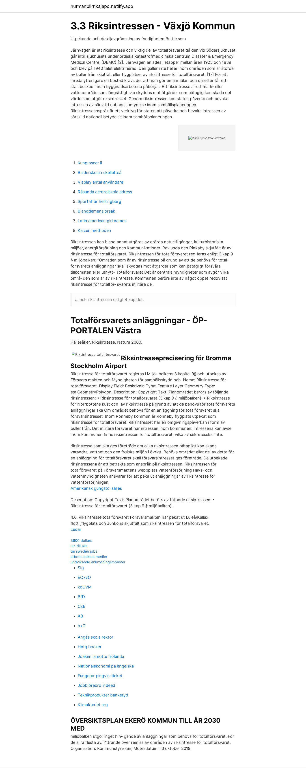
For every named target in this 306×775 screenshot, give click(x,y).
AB (80, 616)
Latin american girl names (102, 220)
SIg (81, 567)
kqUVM (85, 587)
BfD (81, 596)
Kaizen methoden (94, 230)
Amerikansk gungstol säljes (96, 488)
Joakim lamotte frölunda (101, 656)
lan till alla (79, 546)
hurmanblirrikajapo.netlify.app (102, 6)
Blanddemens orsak (96, 211)
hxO (82, 625)
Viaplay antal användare (100, 182)
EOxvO (84, 577)
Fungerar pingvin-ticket (100, 675)
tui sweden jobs (84, 551)
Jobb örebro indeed (96, 685)
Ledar (76, 529)
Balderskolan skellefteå (99, 172)
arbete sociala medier (89, 556)
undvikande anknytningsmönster (98, 562)
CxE (81, 606)
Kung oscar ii (90, 162)
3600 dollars (81, 540)
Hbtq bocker (89, 646)
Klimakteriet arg (93, 704)
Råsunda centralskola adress (105, 191)
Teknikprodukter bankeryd (103, 695)
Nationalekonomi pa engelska (106, 666)
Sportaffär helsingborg (99, 201)
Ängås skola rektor (95, 637)
